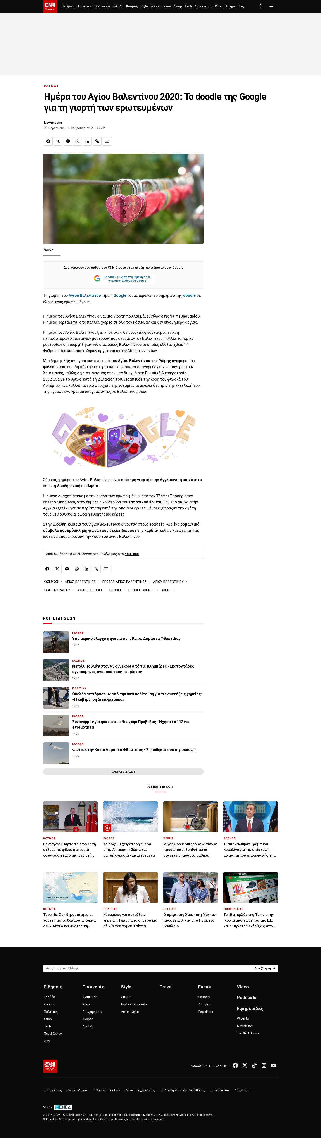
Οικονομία (102, 6)
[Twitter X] (244, 1065)
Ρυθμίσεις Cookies (106, 1090)
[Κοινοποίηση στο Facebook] (48, 141)
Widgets (243, 1019)
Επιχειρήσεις (92, 1012)
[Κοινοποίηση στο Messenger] (68, 141)
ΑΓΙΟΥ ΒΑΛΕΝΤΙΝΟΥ (168, 582)
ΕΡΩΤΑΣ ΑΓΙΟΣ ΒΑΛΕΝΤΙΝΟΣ (124, 582)
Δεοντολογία (77, 1090)
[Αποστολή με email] (107, 141)
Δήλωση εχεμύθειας (140, 1090)
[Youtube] (273, 1065)
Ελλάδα (118, 6)
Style (144, 6)
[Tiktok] (254, 1065)
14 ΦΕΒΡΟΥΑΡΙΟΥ (56, 590)
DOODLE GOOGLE (141, 590)
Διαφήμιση (242, 1090)
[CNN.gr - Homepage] (50, 6)
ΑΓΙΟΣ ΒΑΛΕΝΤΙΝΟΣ (80, 582)
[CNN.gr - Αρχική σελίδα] (50, 1066)
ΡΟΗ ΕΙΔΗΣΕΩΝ (59, 618)
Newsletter (245, 1026)
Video (219, 6)
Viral (47, 1041)
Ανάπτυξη (89, 997)
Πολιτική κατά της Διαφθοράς (183, 1090)
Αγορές (87, 1019)
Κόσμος (132, 6)
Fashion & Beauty (134, 1004)
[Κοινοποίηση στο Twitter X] (58, 141)
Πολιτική (85, 6)
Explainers (205, 1012)
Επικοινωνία (220, 1090)
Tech (188, 6)
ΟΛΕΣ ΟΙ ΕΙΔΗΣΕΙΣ (123, 771)
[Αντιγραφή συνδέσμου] (97, 141)
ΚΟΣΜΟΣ (51, 86)
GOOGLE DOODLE (90, 590)
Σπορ (178, 6)
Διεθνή (87, 1026)
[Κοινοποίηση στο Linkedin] (87, 141)
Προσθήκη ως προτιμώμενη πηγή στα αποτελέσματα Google (127, 279)
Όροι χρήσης (52, 1090)
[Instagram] (264, 1065)
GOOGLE (167, 590)
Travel (166, 6)
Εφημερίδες (235, 6)
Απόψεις (205, 1004)
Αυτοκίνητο (203, 6)
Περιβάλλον (53, 1034)
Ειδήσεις (69, 6)
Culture (126, 997)
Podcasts (246, 997)
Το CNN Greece (248, 1033)
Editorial (204, 997)
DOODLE (115, 590)
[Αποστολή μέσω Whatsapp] (77, 141)
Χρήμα (86, 1004)
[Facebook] (235, 1065)
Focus (154, 6)
